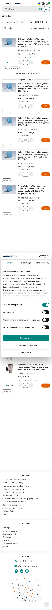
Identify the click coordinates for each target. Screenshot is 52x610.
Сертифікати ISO (9, 534)
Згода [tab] (9, 263)
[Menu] (3, 4)
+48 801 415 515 (26, 561)
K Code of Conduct (10, 543)
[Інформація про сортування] (31, 28)
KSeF (4, 514)
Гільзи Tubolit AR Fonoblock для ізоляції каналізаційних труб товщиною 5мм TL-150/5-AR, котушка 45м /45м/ (32, 190)
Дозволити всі (26, 338)
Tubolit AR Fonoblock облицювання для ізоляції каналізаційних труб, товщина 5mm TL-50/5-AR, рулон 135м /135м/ (34, 87)
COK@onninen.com (27, 566)
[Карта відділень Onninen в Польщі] (26, 606)
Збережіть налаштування (26, 345)
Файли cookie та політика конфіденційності (20, 498)
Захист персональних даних (14, 502)
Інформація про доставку (13, 489)
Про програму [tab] (42, 263)
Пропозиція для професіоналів (15, 486)
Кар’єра (5, 540)
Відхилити (26, 352)
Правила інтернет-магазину (14, 479)
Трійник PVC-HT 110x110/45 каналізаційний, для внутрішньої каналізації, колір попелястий (33, 367)
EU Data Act (7, 511)
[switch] (45, 312)
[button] (47, 604)
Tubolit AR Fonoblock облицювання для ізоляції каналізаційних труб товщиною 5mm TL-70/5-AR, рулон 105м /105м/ (34, 122)
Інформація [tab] (26, 263)
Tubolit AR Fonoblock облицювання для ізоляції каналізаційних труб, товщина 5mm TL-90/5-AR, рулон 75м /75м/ (34, 156)
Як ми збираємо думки (11, 505)
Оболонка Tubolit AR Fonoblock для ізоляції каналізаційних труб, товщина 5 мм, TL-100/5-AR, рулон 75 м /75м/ (33, 43)
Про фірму (6, 528)
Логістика (6, 537)
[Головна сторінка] (4, 16)
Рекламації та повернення (13, 492)
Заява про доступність (12, 508)
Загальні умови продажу (12, 483)
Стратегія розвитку (10, 531)
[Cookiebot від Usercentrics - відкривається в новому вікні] (38, 256)
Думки (5, 547)
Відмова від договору (11, 495)
